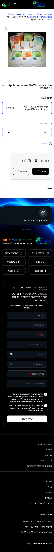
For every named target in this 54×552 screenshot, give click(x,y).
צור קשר (48, 455)
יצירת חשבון (27, 419)
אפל (50, 487)
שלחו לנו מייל (38, 253)
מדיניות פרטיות (17, 401)
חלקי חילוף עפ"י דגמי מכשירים (28, 14)
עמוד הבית (47, 14)
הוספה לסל (21, 171)
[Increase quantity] (8, 132)
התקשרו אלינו (11, 253)
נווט (38, 261)
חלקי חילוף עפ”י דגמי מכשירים (39, 503)
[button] (5, 28)
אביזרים (48, 497)
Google (11, 270)
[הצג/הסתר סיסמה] (11, 354)
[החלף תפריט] (50, 4)
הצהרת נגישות (46, 460)
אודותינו (48, 449)
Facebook (38, 270)
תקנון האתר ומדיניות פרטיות (39, 466)
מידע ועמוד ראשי (44, 444)
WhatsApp (12, 261)
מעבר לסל (40, 171)
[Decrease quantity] (45, 132)
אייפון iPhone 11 (37, 16)
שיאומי (49, 492)
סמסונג (49, 481)
